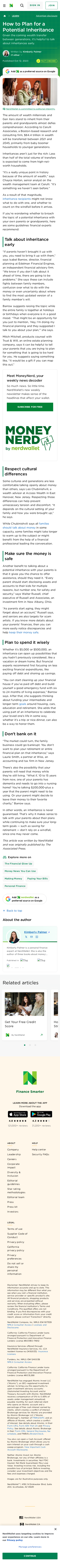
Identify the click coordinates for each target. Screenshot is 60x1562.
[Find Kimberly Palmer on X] (26, 937)
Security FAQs (40, 1154)
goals (22, 704)
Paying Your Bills (37, 878)
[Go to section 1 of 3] (24, 1045)
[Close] (55, 1529)
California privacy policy (15, 1249)
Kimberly (35, 932)
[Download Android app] (41, 1114)
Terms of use (14, 1229)
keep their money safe (23, 632)
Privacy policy (15, 1242)
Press (10, 1202)
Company (13, 1149)
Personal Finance (15, 886)
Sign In (35, 5)
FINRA (35, 1418)
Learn (15, 16)
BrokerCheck (36, 1433)
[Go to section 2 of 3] (30, 1045)
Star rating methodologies (16, 1191)
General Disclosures (36, 1431)
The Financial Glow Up (18, 863)
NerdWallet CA (32, 1524)
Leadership (14, 1154)
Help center (39, 1149)
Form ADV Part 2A (28, 1426)
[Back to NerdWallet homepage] (5, 16)
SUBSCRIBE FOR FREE (30, 407)
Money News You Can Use (20, 871)
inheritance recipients (17, 198)
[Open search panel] (22, 5)
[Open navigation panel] (4, 5)
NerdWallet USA (32, 1517)
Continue (30, 1556)
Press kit (12, 1206)
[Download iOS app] (18, 1114)
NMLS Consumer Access (19, 1325)
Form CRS (12, 1426)
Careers (11, 1159)
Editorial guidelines (13, 1182)
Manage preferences (30, 1547)
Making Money (13, 878)
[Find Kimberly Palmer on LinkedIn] (37, 937)
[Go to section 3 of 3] (35, 1045)
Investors (12, 1211)
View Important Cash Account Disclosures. (26, 1448)
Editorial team (15, 1197)
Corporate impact (13, 1166)
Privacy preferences (14, 1257)
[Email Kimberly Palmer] (32, 937)
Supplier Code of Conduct (17, 1235)
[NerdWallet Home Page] (12, 5)
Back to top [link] (14, 910)
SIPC (42, 1418)
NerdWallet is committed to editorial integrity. (30, 109)
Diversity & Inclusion (13, 1174)
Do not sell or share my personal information (15, 1268)
